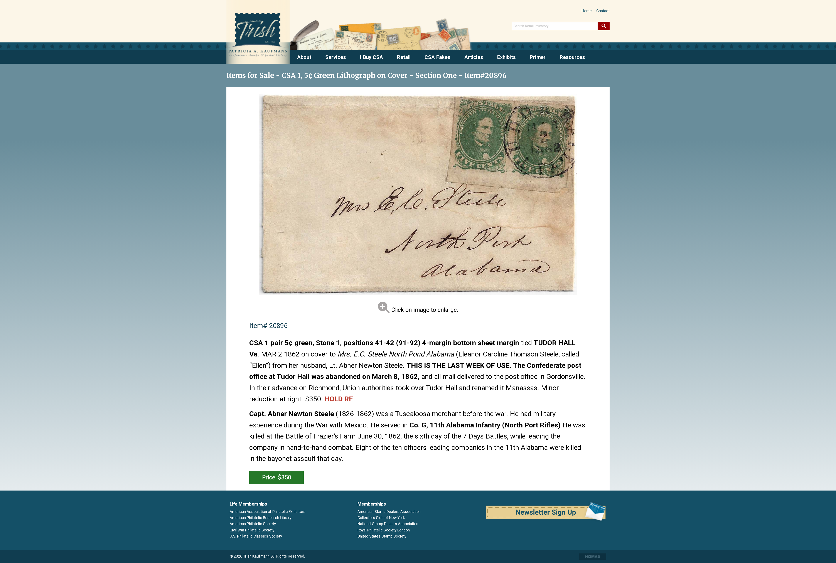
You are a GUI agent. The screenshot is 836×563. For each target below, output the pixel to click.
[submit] (604, 26)
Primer (538, 57)
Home (586, 11)
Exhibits (506, 57)
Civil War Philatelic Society (252, 530)
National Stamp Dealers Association (387, 524)
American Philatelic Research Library (260, 518)
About (304, 57)
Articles (473, 57)
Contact (603, 11)
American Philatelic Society (253, 524)
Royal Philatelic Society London (383, 530)
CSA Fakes (437, 57)
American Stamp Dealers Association (389, 511)
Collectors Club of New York (381, 518)
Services (335, 57)
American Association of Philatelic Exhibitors (267, 511)
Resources (572, 57)
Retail (404, 57)
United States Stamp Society (381, 536)
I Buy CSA (371, 57)
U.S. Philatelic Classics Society (256, 536)
